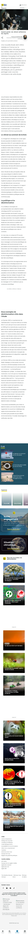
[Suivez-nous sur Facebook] (3, 888)
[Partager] (2, 38)
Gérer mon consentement (8, 848)
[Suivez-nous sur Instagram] (7, 888)
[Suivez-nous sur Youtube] (10, 888)
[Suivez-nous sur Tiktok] (14, 888)
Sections (22, 8)
